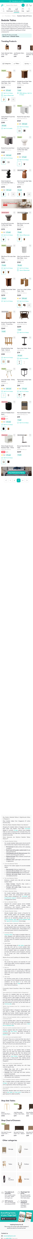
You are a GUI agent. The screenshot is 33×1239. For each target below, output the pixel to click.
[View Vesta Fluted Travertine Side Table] (8, 116)
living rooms (17, 1092)
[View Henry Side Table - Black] (24, 350)
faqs (19, 983)
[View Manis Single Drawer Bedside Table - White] (8, 449)
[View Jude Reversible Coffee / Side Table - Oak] (8, 85)
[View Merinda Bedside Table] (24, 412)
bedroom (5, 1034)
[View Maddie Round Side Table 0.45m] (8, 289)
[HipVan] (2, 5)
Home (1, 16)
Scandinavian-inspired (10, 898)
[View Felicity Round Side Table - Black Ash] (24, 382)
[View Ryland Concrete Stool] (8, 150)
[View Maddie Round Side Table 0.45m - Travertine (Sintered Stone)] (24, 82)
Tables (14, 16)
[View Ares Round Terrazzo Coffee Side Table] (24, 151)
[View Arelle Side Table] (24, 321)
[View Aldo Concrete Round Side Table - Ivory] (24, 257)
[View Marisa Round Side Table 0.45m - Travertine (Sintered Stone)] (8, 321)
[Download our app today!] (16, 1216)
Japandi (8, 921)
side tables (21, 945)
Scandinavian (15, 921)
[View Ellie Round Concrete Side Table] (24, 226)
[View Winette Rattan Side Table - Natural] (8, 350)
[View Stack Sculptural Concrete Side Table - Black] (8, 183)
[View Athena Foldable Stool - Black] (8, 415)
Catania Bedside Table (10, 919)
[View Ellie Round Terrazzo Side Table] (8, 259)
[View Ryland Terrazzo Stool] (24, 118)
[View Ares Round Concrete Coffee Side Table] (8, 226)
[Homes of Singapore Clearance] (16, 203)
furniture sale (8, 1004)
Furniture (7, 16)
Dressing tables (8, 934)
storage (16, 830)
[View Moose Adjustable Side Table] (24, 445)
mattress (5, 1031)
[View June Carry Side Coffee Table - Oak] (24, 292)
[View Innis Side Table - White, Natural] (8, 382)
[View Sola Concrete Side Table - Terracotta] (24, 183)
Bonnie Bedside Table (24, 919)
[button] (23, 5)
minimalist (27, 828)
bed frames (14, 1056)
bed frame (14, 1031)
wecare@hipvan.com (10, 1236)
